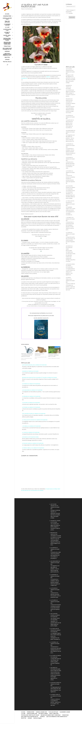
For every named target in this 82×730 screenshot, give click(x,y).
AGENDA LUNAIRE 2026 (7, 19)
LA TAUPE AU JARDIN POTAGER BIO (31, 432)
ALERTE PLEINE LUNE (7, 30)
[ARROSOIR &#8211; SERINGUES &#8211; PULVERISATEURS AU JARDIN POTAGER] (27, 349)
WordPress (38, 721)
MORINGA (7, 51)
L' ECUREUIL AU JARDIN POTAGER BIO (31, 426)
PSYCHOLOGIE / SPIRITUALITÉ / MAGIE (7, 39)
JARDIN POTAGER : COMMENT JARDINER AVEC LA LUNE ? (53, 355)
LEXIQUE (7, 59)
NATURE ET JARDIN (7, 33)
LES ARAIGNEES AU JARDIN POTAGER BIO (32, 390)
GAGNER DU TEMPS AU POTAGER (30, 371)
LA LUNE (7, 27)
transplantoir (24, 78)
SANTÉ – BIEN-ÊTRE (7, 36)
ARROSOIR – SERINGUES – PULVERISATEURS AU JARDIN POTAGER (27, 355)
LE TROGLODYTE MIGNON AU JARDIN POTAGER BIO (34, 419)
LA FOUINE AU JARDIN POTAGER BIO (31, 402)
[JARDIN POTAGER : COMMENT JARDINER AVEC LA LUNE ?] (54, 349)
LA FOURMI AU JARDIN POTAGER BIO (31, 407)
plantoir (48, 76)
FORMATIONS (7, 46)
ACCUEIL (7, 14)
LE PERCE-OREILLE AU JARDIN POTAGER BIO (33, 447)
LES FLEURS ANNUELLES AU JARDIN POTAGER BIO (34, 365)
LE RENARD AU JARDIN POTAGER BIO (31, 396)
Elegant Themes (28, 721)
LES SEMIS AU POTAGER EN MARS (30, 437)
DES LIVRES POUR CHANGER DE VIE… (7, 49)
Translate (70, 13)
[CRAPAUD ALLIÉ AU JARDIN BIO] (41, 349)
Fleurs (22, 8)
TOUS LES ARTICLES (7, 22)
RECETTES (7, 57)
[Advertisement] (70, 45)
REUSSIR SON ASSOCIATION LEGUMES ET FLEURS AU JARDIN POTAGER (39, 377)
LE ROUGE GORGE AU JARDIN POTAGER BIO (32, 443)
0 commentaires (29, 8)
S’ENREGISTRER (7, 16)
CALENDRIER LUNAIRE (7, 25)
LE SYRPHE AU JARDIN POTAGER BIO (31, 383)
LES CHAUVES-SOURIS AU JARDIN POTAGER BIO (33, 413)
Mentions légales (7, 61)
